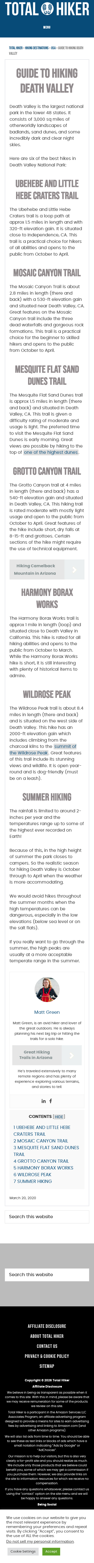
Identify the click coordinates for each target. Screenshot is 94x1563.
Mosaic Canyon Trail (41, 1141)
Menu (47, 27)
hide (59, 1117)
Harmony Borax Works (43, 1168)
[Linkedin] (43, 1101)
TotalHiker (47, 8)
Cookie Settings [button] (23, 1551)
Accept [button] (51, 1551)
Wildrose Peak (32, 1175)
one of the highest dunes (51, 452)
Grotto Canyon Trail (41, 1161)
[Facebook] (50, 1101)
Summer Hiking (33, 1181)
